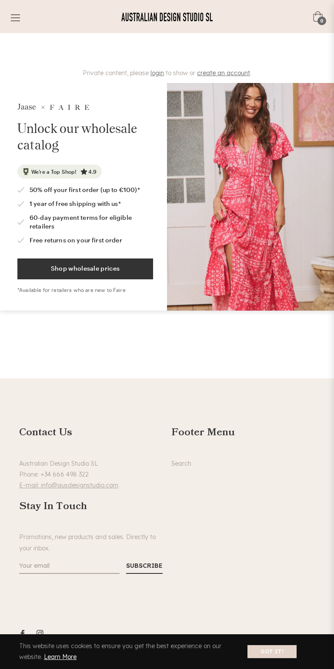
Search (181, 463)
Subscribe (144, 566)
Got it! (272, 651)
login (157, 73)
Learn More (60, 657)
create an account (223, 73)
